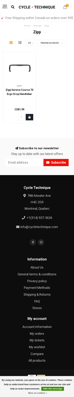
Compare (37, 354)
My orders (37, 333)
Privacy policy (37, 281)
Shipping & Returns (37, 294)
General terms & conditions (37, 274)
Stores (37, 308)
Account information (37, 327)
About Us (37, 267)
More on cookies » (37, 393)
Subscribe (58, 162)
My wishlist (37, 347)
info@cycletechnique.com (39, 227)
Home (27, 26)
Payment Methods (37, 288)
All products (37, 360)
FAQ (37, 301)
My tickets (37, 340)
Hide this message (52, 388)
